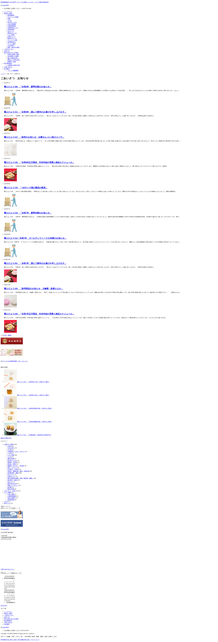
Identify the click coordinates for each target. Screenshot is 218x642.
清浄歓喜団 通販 (12, 473)
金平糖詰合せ (11, 42)
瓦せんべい (10, 31)
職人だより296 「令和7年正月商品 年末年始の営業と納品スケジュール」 (39, 314)
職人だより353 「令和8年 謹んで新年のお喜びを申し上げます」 (35, 112)
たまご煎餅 (10, 35)
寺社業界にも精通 (12, 56)
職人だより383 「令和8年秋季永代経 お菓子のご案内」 (35, 408)
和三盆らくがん (12, 22)
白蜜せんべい (11, 36)
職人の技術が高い (12, 58)
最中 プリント (12, 467)
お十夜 (9, 449)
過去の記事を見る (6, 438)
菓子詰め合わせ (12, 483)
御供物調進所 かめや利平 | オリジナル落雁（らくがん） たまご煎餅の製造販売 (25, 2)
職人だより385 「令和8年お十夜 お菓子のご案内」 (33, 382)
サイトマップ (35, 639)
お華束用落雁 (11, 26)
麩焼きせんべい (12, 38)
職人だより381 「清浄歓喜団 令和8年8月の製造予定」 (34, 435)
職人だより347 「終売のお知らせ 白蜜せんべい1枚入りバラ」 (34, 137)
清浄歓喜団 (10, 29)
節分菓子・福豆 (12, 480)
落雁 (8, 18)
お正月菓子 (10, 45)
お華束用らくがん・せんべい (16, 451)
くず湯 (9, 453)
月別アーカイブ (5, 508)
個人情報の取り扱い (24, 639)
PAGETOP (4, 605)
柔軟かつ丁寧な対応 (13, 60)
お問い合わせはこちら (7, 569)
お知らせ (7, 51)
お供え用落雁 (11, 24)
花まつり (10, 482)
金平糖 (9, 487)
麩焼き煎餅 (10, 489)
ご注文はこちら (9, 49)
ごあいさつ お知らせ (11, 490)
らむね (9, 20)
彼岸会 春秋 (11, 464)
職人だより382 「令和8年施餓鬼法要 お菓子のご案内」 (35, 421)
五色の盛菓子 (11, 498)
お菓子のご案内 (9, 444)
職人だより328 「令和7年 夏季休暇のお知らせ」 (28, 213)
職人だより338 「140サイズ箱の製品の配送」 (26, 187)
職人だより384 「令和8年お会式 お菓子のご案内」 (33, 395)
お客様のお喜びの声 (13, 65)
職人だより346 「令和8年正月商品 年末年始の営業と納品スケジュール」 (39, 162)
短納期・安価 (11, 61)
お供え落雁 (10, 494)
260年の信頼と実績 (13, 54)
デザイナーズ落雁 (12, 17)
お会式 (9, 446)
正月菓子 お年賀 (12, 469)
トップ (3, 73)
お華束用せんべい (12, 27)
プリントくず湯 (12, 40)
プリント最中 (11, 43)
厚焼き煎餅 (10, 458)
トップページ (8, 11)
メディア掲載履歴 (12, 70)
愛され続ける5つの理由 (11, 52)
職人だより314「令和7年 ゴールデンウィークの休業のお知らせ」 (35, 238)
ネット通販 (7, 492)
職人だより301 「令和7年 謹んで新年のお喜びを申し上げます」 (35, 263)
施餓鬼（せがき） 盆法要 (15, 465)
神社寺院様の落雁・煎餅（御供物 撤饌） (20, 478)
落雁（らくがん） (12, 485)
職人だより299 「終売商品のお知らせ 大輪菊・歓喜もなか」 (33, 288)
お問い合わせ (8, 67)
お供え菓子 (10, 448)
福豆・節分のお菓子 (13, 47)
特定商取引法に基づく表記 (9, 639)
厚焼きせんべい (12, 33)
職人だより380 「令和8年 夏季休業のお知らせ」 (28, 87)
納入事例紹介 (8, 63)
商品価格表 (10, 15)
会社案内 (7, 68)
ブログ (6, 501)
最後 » (10, 335)
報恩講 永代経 (12, 462)
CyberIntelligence (39, 633)
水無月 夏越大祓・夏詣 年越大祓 (18, 471)
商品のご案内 (8, 13)
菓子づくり (7, 503)
